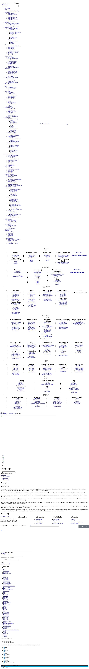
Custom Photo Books (12, 17)
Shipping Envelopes (12, 181)
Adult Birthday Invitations (13, 23)
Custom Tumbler (11, 70)
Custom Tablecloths (12, 221)
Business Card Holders (15, 32)
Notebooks (10, 90)
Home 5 (5, 609)
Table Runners (11, 223)
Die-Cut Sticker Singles (13, 58)
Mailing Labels (11, 48)
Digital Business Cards (13, 28)
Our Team (5, 618)
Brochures (12, 121)
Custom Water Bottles (12, 71)
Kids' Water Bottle (12, 88)
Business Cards (8, 27)
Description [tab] (5, 483)
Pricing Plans (6, 619)
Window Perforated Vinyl (16, 209)
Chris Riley (5, 597)
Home (4, 569)
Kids (6, 86)
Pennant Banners (14, 193)
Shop (4, 631)
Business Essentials (12, 132)
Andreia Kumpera (7, 583)
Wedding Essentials (9, 238)
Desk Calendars (11, 21)
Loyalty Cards (13, 33)
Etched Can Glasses (12, 73)
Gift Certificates (13, 150)
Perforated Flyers (14, 129)
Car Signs (10, 196)
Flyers (11, 125)
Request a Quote (7, 573)
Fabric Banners (13, 190)
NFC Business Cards (15, 29)
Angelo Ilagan (6, 584)
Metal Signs (10, 171)
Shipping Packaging (9, 174)
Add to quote (3, 475)
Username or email (5, 557)
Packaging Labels (11, 49)
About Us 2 (5, 578)
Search (17, 3)
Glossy (11, 36)
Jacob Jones (6, 612)
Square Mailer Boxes (12, 183)
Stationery (10, 147)
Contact (5, 598)
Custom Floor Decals (15, 204)
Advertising (10, 120)
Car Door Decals (14, 199)
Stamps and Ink (13, 152)
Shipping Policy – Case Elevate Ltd (11, 630)
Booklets (12, 137)
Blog (4, 588)
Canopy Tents (11, 78)
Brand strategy (6, 591)
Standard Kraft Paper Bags (13, 11)
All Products (6, 571)
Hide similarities (8, 641)
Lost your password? (5, 563)
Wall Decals (13, 206)
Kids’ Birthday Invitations (13, 24)
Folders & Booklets (12, 136)
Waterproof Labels (12, 54)
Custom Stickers (8, 56)
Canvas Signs (11, 92)
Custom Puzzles (11, 110)
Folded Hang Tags (12, 225)
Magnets (12, 126)
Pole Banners (13, 194)
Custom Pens (13, 134)
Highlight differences (9, 642)
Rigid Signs (7, 166)
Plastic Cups (10, 162)
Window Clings (13, 208)
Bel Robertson (6, 587)
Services (5, 628)
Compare (10, 473)
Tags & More (8, 224)
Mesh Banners (13, 191)
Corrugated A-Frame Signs (13, 169)
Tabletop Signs (11, 81)
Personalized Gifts (9, 107)
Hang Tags (10, 226)
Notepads (10, 113)
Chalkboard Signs (12, 102)
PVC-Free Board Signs (15, 214)
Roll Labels (10, 53)
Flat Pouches (13, 157)
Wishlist (5, 635)
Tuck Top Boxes (11, 165)
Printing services (7, 621)
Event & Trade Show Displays (11, 77)
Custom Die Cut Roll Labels (14, 46)
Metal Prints (10, 233)
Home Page (2, 413)
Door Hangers (13, 123)
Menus (11, 127)
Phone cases (7, 117)
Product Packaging (9, 154)
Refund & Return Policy (8, 623)
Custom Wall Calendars (13, 19)
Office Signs (7, 91)
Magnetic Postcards (14, 145)
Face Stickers (10, 59)
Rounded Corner (14, 41)
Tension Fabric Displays (13, 82)
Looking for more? (12, 31)
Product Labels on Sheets (13, 51)
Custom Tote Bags (12, 111)
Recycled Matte (13, 37)
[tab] (45, 478)
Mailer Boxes (11, 176)
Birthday (7, 22)
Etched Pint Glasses (12, 75)
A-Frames (10, 101)
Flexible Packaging (12, 156)
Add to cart (3, 553)
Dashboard (5, 601)
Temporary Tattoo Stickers (13, 67)
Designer (5, 603)
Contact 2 (5, 599)
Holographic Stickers (12, 61)
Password (3, 559)
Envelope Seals (11, 47)
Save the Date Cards (12, 240)
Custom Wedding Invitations (14, 239)
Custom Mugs (11, 16)
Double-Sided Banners (15, 189)
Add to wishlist (4, 473)
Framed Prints (11, 231)
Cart (4, 592)
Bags (6, 9)
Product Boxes (11, 164)
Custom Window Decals (15, 205)
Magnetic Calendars (14, 135)
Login (2, 562)
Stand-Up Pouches (14, 159)
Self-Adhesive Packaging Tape (14, 179)
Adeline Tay (6, 579)
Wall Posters (10, 235)
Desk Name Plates (12, 93)
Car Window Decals (14, 201)
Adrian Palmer (6, 581)
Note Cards (10, 112)
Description (5, 478)
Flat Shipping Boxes (12, 175)
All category (7, 8)
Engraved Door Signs (12, 95)
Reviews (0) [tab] (5, 514)
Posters (9, 210)
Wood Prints (10, 236)
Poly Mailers (10, 177)
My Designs (6, 616)
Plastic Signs (10, 172)
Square (11, 42)
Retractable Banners (12, 215)
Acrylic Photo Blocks (12, 108)
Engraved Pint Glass (12, 72)
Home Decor (8, 83)
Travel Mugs (10, 76)
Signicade (10, 106)
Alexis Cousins (6, 582)
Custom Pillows (11, 18)
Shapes (9, 39)
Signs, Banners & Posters (10, 186)
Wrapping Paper (11, 228)
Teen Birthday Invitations (13, 26)
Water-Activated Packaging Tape (15, 185)
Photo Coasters (11, 85)
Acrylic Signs (11, 167)
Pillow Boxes (11, 161)
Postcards (10, 144)
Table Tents (13, 131)
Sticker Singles (11, 66)
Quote (4, 622)
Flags (9, 105)
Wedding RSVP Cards (13, 243)
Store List (5, 633)
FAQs (4, 606)
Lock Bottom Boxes (12, 160)
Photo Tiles (10, 234)
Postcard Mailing (14, 146)
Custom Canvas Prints (12, 14)
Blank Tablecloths (12, 220)
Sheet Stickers (11, 64)
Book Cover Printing (8, 589)
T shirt (6, 218)
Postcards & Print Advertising (11, 118)
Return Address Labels (13, 52)
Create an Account (8, 554)
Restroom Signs (11, 97)
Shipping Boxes (11, 180)
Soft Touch (12, 38)
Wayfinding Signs (12, 98)
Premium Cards (11, 34)
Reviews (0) (6, 479)
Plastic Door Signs (12, 96)
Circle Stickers (11, 57)
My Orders (5, 617)
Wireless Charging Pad (13, 116)
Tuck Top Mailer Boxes (13, 184)
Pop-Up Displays (11, 80)
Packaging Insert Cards (13, 142)
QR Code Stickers (12, 62)
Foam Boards (13, 211)
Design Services (6, 602)
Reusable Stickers (11, 63)
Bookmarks (13, 149)
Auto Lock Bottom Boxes (13, 155)
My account (6, 613)
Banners (9, 188)
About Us (5, 572)
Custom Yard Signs (12, 103)
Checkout (5, 594)
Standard (12, 43)
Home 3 (5, 608)
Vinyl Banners (13, 195)
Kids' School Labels (12, 87)
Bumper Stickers (14, 198)
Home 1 (5, 607)
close (8, 667)
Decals (9, 203)
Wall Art (7, 230)
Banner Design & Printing (9, 586)
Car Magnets (13, 200)
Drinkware (7, 68)
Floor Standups (11, 170)
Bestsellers (7, 12)
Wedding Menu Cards (12, 242)
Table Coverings (8, 219)
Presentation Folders (14, 141)
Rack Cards (13, 130)
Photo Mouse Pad (11, 115)
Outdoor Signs (8, 100)
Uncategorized (8, 229)
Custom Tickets (13, 122)
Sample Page (6, 627)
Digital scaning (6, 604)
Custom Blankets (11, 13)
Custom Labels (8, 44)
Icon (4, 611)
